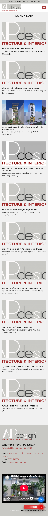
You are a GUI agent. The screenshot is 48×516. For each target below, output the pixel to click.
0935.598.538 (13, 459)
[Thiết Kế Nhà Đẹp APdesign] (17, 7)
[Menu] (44, 8)
